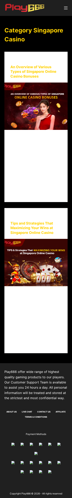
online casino (19, 59)
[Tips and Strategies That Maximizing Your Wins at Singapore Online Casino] (36, 262)
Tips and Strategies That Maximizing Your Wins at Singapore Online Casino (31, 228)
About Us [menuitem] (11, 411)
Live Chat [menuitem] (27, 411)
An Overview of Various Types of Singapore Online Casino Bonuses (33, 71)
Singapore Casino (42, 59)
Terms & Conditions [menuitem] (36, 417)
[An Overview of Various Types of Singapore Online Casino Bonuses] (36, 106)
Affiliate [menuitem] (61, 411)
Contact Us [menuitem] (44, 411)
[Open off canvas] (66, 8)
